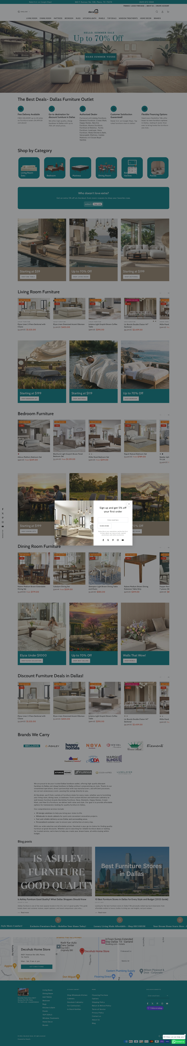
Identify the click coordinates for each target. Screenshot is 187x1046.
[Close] (129, 504)
